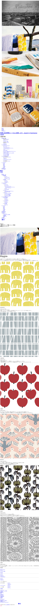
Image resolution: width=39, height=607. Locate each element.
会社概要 (4, 215)
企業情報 (1, 588)
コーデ (4, 149)
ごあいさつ (4, 213)
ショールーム (3, 162)
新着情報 (1, 600)
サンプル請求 (2, 595)
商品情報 (4, 175)
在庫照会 (1, 597)
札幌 (4, 167)
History (3, 128)
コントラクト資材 (5, 141)
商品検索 (4, 179)
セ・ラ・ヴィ (5, 146)
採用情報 (3, 217)
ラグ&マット (5, 158)
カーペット (4, 143)
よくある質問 (5, 203)
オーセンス (8, 145)
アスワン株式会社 (7, 604)
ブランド (4, 140)
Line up (3, 130)
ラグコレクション (8, 193)
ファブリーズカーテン (8, 187)
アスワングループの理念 (6, 214)
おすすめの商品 (5, 197)
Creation (3, 129)
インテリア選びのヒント (5, 196)
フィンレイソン (6, 154)
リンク (1, 598)
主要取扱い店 (3, 168)
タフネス (5, 150)
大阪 (4, 163)
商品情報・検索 (4, 138)
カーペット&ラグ (7, 177)
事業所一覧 (4, 216)
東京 (4, 164)
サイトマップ (3, 218)
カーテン (7, 142)
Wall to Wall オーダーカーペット (11, 151)
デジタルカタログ (4, 144)
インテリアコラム (5, 200)
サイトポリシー (2, 602)
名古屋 (4, 166)
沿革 (1, 593)
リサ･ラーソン (6, 155)
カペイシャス (6, 153)
